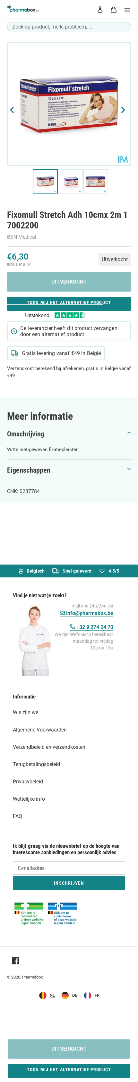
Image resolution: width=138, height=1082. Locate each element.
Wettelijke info (29, 799)
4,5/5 (113, 571)
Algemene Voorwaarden (40, 730)
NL (52, 995)
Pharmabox (32, 977)
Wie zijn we (25, 712)
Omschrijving (25, 434)
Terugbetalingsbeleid (36, 764)
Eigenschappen (28, 470)
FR (97, 995)
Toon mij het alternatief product (69, 302)
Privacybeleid (28, 782)
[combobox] (69, 26)
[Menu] (127, 9)
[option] (69, 995)
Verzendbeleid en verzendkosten (49, 747)
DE (74, 995)
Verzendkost (20, 368)
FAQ (17, 816)
